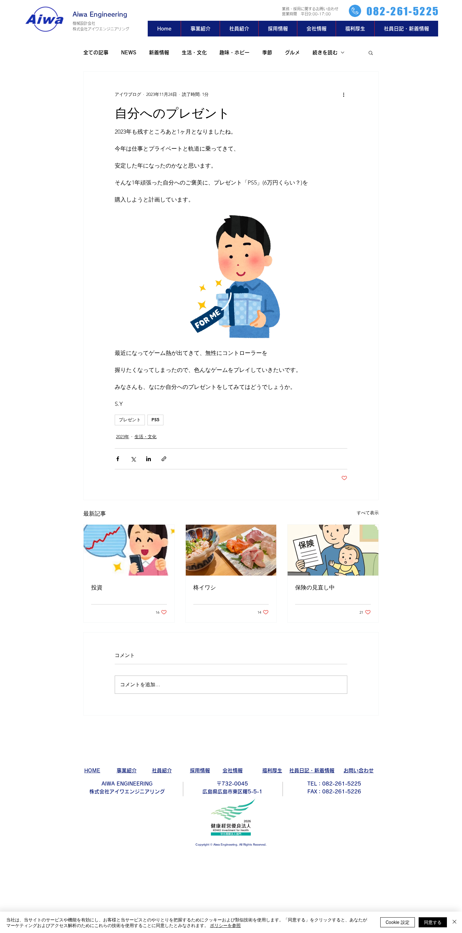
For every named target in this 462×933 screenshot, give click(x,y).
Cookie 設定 (398, 922)
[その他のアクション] (343, 94)
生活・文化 (194, 52)
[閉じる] (454, 922)
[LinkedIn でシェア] (148, 459)
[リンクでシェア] (164, 459)
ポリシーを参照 (225, 925)
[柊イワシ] (231, 550)
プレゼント (130, 419)
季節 (267, 52)
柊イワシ (204, 587)
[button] (371, 52)
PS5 (155, 419)
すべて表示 (368, 513)
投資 (96, 587)
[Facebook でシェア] (118, 459)
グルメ (292, 52)
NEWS (128, 52)
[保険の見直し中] (333, 550)
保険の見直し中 (315, 587)
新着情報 (159, 52)
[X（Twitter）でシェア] (133, 459)
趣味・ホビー (234, 52)
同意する (433, 922)
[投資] (129, 550)
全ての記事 (95, 52)
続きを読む (325, 52)
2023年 (122, 436)
